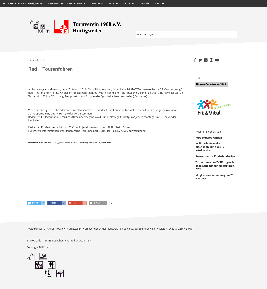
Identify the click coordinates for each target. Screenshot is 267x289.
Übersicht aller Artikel (39, 142)
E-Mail (189, 228)
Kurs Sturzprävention (208, 137)
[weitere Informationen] (111, 203)
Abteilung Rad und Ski (89, 142)
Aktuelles (54, 3)
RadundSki (106, 142)
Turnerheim (96, 3)
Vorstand (129, 3)
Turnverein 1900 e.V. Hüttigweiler (23, 3)
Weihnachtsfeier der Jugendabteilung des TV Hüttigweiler (209, 147)
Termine (114, 3)
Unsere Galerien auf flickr (212, 84)
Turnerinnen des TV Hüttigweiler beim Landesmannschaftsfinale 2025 (215, 166)
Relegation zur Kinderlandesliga (215, 156)
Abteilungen (74, 3)
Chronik (144, 3)
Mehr (158, 3)
